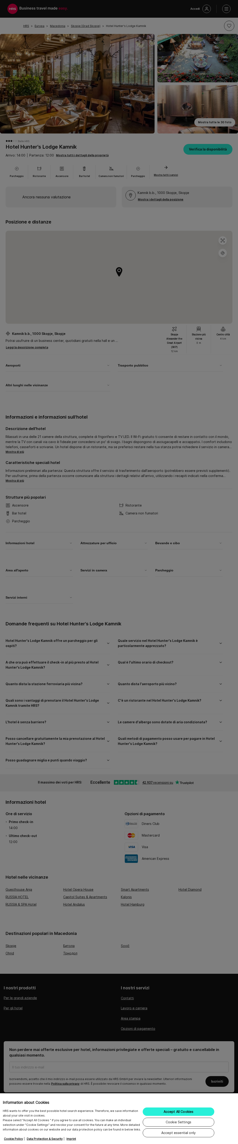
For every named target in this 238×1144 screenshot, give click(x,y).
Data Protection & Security (45, 1139)
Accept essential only (178, 1133)
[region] (119, 1118)
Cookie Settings (178, 1122)
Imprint (71, 1139)
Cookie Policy (13, 1139)
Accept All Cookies (179, 1112)
